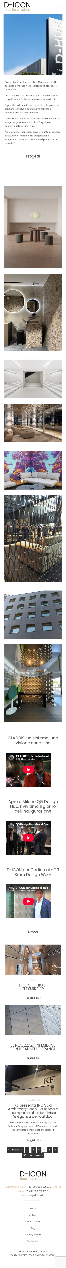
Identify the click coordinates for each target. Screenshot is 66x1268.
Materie (33, 1215)
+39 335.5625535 (41, 1186)
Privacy (23, 1251)
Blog (33, 980)
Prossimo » (36, 1155)
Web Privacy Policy (38, 1251)
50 (24, 1155)
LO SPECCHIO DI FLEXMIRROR (33, 987)
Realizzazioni (33, 1221)
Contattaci (33, 1241)
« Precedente (15, 1149)
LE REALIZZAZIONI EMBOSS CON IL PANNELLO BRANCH (33, 1047)
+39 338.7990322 (38, 1191)
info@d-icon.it (36, 1195)
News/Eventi (33, 1100)
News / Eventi (33, 1234)
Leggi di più (33, 997)
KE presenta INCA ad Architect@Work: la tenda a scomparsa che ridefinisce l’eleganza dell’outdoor (33, 1111)
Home (33, 1208)
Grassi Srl (51, 1255)
